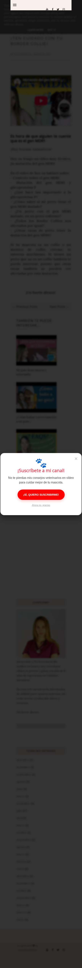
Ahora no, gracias (41, 505)
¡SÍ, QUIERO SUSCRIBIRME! (41, 494)
